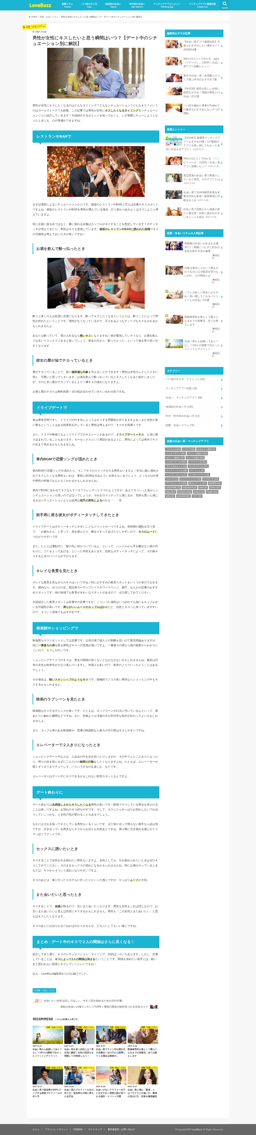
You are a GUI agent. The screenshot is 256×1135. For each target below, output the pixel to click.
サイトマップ (95, 1129)
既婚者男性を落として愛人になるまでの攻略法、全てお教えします (201, 321)
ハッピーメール (176, 462)
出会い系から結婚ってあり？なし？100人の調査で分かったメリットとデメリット (202, 345)
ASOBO (215, 483)
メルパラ (171, 479)
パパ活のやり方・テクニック (185, 379)
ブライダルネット (176, 466)
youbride (183, 496)
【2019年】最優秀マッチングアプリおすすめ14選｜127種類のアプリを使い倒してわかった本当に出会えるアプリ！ (193, 143)
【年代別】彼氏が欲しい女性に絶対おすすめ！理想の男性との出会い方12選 (201, 92)
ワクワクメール (176, 483)
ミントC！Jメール (176, 474)
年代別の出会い (137, 5)
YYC (197, 496)
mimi (203, 487)
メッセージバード (199, 474)
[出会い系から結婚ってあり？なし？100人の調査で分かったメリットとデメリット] (194, 338)
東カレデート (197, 483)
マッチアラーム (198, 466)
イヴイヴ (188, 449)
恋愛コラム (67, 5)
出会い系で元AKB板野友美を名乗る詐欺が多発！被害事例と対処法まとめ (201, 196)
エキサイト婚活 (206, 449)
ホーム (36, 1129)
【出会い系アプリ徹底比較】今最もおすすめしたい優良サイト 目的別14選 (201, 45)
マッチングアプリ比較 (181, 388)
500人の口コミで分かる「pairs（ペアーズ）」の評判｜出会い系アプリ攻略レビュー (201, 62)
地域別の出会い (113, 5)
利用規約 (78, 1129)
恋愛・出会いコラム (45, 990)
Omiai (215, 487)
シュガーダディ (175, 453)
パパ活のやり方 (89, 5)
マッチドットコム (176, 470)
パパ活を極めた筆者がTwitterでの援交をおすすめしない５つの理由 (201, 109)
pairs (170, 492)
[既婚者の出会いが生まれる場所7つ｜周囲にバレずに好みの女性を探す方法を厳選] (194, 240)
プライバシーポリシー (56, 1129)
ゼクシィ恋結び (197, 453)
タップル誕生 (195, 457)
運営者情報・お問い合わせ (121, 1129)
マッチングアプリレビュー (167, 5)
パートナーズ (197, 462)
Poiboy (199, 492)
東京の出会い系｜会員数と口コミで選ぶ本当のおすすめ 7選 (201, 77)
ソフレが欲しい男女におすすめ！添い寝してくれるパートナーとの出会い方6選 (201, 296)
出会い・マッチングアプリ (184, 397)
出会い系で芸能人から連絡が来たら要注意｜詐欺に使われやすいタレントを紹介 (201, 213)
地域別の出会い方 (179, 406)
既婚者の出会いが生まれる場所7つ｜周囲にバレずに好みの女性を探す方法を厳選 (202, 247)
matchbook (189, 487)
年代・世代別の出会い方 (183, 416)
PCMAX (184, 492)
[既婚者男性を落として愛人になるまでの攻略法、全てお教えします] (194, 313)
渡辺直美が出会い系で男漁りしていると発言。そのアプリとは (201, 179)
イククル (173, 449)
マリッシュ (197, 470)
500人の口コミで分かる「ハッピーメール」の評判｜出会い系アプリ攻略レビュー (201, 162)
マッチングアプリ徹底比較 (202, 5)
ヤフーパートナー (190, 479)
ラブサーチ (210, 479)
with (170, 496)
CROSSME (173, 487)
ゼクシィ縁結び (175, 457)
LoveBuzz (40, 5)
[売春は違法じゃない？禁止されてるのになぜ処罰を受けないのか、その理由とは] (194, 264)
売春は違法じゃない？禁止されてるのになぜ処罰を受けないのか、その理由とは (201, 272)
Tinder (212, 492)
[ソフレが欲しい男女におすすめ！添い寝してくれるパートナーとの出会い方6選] (194, 289)
